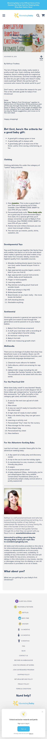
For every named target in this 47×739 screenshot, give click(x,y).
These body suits (35, 212)
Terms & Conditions (23, 689)
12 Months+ (25, 641)
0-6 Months (25, 629)
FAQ (23, 646)
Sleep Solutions (25, 601)
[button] (3, 15)
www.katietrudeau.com (25, 533)
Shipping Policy (24, 674)
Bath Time (25, 618)
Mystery (25, 624)
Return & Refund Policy (23, 679)
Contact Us (23, 655)
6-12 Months (25, 635)
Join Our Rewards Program (23, 670)
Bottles (25, 612)
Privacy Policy (23, 684)
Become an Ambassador (23, 660)
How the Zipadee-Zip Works (23, 665)
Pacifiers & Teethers (25, 607)
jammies (15, 203)
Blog (23, 651)
